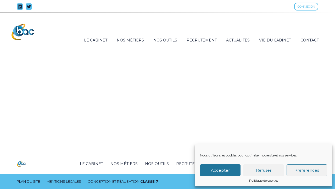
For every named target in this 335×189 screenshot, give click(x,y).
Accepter (220, 170)
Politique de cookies (263, 180)
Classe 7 (149, 181)
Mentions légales (64, 181)
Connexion (306, 6)
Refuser (263, 170)
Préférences (306, 170)
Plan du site (28, 181)
